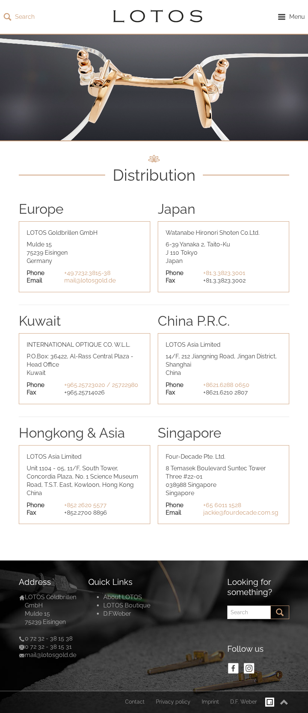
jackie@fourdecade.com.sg (240, 512)
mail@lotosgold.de (90, 280)
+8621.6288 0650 (226, 384)
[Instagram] (249, 668)
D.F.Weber (117, 613)
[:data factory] (270, 702)
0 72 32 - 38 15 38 (48, 638)
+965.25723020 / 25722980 (101, 384)
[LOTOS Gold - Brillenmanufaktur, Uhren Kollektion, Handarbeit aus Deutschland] (156, 17)
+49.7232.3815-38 (87, 272)
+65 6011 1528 (222, 505)
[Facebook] (233, 668)
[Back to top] (284, 702)
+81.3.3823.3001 (224, 272)
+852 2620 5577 (85, 505)
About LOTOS (122, 597)
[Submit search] (279, 612)
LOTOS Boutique (126, 605)
